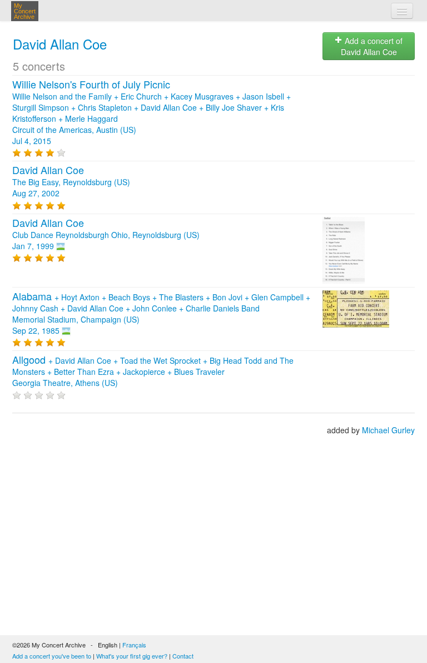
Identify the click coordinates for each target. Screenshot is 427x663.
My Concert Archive (25, 11)
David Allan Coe (60, 43)
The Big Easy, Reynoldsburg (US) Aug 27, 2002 (71, 182)
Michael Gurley (388, 430)
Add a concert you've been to (51, 655)
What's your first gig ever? (131, 655)
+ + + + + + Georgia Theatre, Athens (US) (153, 371)
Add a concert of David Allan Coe (372, 46)
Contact (182, 655)
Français (134, 644)
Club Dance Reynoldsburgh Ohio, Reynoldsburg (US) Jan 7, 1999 (106, 234)
